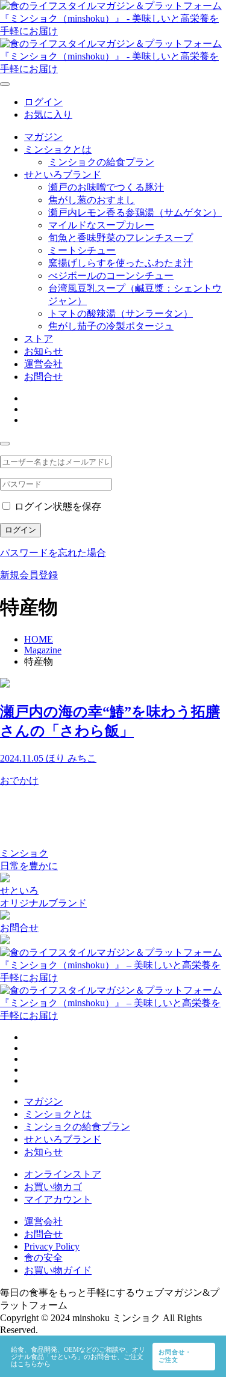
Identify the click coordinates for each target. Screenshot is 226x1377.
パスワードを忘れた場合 (53, 553)
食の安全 (43, 1258)
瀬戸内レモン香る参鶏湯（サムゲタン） (135, 212)
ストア (38, 339)
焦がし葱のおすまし (91, 200)
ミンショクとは (58, 149)
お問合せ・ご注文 (175, 1356)
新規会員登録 (29, 575)
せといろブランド (62, 174)
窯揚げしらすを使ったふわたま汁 (120, 263)
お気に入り (48, 114)
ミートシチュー (82, 250)
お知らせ (43, 351)
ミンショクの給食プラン (101, 162)
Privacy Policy (52, 1246)
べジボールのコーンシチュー (111, 275)
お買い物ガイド (58, 1270)
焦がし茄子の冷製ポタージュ (111, 326)
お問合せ (43, 376)
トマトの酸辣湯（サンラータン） (120, 313)
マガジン (43, 137)
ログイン (43, 102)
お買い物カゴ (53, 1187)
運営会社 (43, 364)
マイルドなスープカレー (101, 225)
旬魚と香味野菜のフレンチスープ (120, 238)
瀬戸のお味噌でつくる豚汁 (106, 187)
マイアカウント (58, 1199)
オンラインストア (62, 1174)
